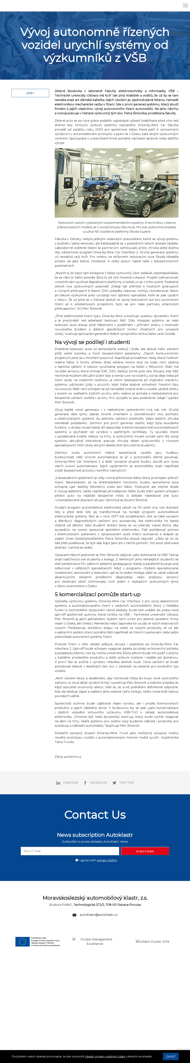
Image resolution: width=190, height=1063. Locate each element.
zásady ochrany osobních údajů (105, 1056)
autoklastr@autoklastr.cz (98, 915)
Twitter (126, 782)
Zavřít (171, 1056)
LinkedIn (70, 782)
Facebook (98, 782)
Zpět (30, 93)
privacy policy (107, 860)
